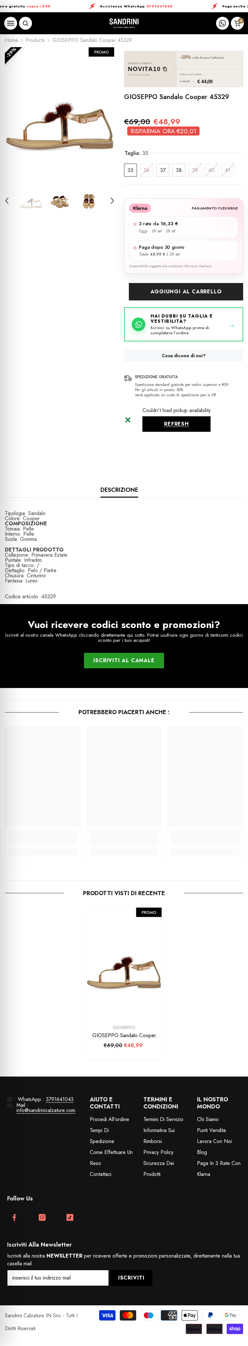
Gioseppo (124, 1027)
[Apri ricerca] (25, 23)
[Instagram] (42, 1217)
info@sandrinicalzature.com (45, 1110)
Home (11, 40)
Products (35, 40)
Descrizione (119, 490)
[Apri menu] (10, 23)
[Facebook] (14, 1217)
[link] (42, 841)
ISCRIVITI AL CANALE (123, 660)
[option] (59, 114)
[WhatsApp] (222, 23)
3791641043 (60, 1099)
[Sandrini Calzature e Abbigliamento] (124, 23)
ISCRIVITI (131, 1277)
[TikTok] (69, 1217)
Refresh (176, 424)
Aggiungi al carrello (186, 291)
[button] (7, 201)
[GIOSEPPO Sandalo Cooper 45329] (124, 964)
